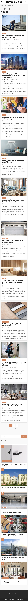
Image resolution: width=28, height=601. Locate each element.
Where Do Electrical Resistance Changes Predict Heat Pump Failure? (12, 535)
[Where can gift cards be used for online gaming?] (14, 105)
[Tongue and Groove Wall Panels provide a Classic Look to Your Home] (14, 268)
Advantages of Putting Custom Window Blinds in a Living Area (12, 405)
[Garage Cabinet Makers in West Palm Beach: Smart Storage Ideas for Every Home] (14, 500)
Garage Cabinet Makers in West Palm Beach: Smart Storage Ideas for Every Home (13, 511)
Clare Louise (6, 203)
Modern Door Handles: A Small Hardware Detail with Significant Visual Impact (13, 465)
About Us (17, 593)
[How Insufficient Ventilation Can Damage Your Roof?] (14, 23)
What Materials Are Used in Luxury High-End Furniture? (13, 201)
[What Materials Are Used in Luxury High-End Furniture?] (14, 187)
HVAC (4, 158)
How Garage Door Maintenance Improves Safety (12, 241)
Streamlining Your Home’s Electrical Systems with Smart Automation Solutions (14, 363)
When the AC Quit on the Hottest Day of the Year (13, 161)
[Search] (26, 2)
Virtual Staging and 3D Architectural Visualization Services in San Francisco (13, 75)
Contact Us (11, 593)
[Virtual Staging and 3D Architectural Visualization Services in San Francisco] (14, 62)
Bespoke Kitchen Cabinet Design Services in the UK (13, 558)
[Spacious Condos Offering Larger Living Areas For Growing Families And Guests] (14, 477)
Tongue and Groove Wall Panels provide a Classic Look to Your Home (12, 282)
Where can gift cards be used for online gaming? (13, 118)
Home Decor (5, 577)
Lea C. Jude (6, 79)
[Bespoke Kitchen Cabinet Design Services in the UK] (14, 547)
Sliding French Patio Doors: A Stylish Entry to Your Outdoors (13, 581)
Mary (5, 164)
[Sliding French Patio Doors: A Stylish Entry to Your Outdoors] (14, 570)
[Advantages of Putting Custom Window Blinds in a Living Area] (14, 392)
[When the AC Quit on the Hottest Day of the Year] (14, 148)
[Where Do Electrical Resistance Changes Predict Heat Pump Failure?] (14, 524)
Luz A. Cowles (6, 39)
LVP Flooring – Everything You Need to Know (12, 324)
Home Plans (5, 321)
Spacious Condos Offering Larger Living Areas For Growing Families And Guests (13, 488)
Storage (5, 507)
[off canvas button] (1, 2)
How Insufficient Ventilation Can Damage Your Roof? (13, 36)
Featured (5, 238)
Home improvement (7, 461)
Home (4, 33)
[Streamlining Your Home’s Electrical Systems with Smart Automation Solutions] (14, 350)
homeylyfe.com (20, 599)
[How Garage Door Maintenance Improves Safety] (14, 228)
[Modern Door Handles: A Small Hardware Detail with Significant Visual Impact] (14, 454)
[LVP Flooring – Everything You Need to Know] (14, 311)
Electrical (5, 531)
